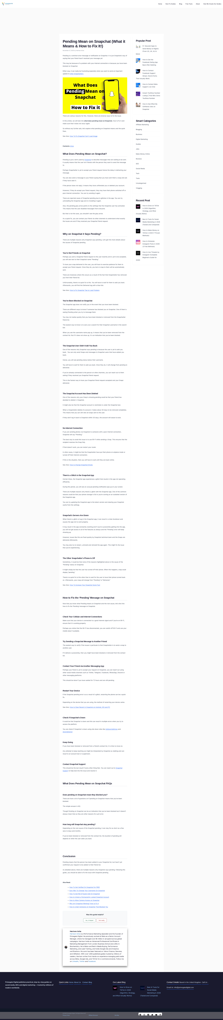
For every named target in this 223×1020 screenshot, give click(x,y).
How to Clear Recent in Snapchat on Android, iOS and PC (90, 707)
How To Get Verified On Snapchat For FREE (84, 887)
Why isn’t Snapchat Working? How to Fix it (84, 903)
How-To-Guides (171, 4)
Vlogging (139, 188)
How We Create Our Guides (212, 4)
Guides (138, 144)
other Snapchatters (76, 74)
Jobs (137, 149)
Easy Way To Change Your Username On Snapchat (87, 890)
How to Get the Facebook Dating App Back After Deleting (150, 62)
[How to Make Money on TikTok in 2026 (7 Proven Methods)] (138, 232)
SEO (137, 164)
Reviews (139, 159)
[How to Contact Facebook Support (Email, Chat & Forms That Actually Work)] (138, 72)
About (198, 4)
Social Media (140, 168)
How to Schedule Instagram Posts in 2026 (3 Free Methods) (151, 243)
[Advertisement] (111, 21)
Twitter (82, 961)
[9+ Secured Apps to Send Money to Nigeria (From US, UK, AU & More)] (138, 48)
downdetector (68, 732)
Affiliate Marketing (142, 124)
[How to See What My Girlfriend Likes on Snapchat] (138, 105)
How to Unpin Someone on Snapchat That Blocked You (88, 907)
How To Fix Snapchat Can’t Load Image (83, 136)
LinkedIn (75, 961)
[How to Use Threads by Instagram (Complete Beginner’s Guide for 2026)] (138, 254)
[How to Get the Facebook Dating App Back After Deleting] (138, 61)
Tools (138, 178)
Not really (102, 920)
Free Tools (189, 4)
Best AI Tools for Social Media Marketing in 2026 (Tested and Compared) (151, 221)
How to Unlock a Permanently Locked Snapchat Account (89, 897)
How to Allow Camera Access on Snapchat (84, 900)
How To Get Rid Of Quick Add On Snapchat (84, 894)
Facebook (92, 961)
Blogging (139, 129)
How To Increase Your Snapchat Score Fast (85, 585)
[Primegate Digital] (7, 4)
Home (160, 4)
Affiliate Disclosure (93, 1015)
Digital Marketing (142, 139)
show (72, 146)
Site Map (117, 1015)
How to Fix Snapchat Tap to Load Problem (84, 290)
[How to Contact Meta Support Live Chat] (138, 86)
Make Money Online (143, 154)
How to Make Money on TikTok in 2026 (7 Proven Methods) (151, 232)
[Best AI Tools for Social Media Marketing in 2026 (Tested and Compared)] (138, 221)
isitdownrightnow (112, 729)
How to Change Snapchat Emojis (81, 465)
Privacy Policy (66, 1015)
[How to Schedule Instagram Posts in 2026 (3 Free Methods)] (138, 243)
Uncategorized (141, 183)
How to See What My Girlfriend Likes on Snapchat (150, 106)
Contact (85, 982)
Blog (180, 4)
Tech (137, 173)
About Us (77, 982)
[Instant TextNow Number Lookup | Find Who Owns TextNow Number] (138, 95)
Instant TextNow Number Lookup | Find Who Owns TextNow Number (151, 95)
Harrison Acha (75, 934)
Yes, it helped (89, 920)
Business (139, 134)
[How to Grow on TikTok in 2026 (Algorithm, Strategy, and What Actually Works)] (138, 207)
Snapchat (87, 160)
